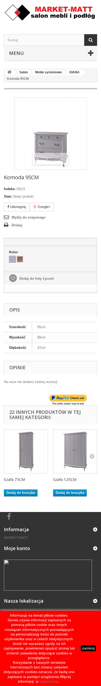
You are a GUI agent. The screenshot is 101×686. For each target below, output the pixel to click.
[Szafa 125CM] (75, 451)
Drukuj (17, 225)
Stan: (8, 196)
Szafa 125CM (64, 479)
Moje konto (17, 548)
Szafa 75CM (14, 479)
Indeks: (10, 189)
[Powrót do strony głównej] (9, 72)
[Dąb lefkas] (20, 259)
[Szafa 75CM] (26, 451)
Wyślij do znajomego (29, 217)
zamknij (88, 648)
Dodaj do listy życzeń (36, 278)
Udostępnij (17, 207)
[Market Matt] (50, 12)
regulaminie (48, 681)
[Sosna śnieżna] (12, 259)
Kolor (14, 252)
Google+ (44, 207)
